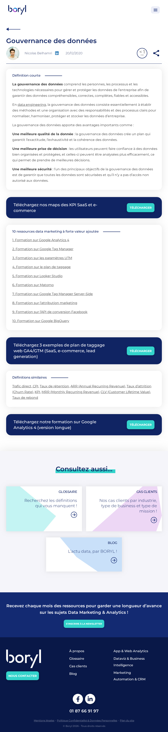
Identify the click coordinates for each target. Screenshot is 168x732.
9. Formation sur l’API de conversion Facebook (49, 312)
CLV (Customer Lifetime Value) (125, 392)
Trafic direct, (22, 386)
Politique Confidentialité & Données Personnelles (87, 720)
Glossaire (76, 659)
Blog (73, 674)
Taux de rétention (54, 386)
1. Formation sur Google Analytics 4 (40, 240)
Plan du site (127, 720)
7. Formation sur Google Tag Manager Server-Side (52, 294)
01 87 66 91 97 (84, 711)
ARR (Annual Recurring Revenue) (97, 386)
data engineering (32, 105)
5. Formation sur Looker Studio (37, 276)
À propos (76, 651)
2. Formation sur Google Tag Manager (42, 249)
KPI (37, 392)
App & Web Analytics (131, 651)
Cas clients (78, 666)
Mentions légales (44, 720)
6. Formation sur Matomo (33, 285)
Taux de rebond (25, 398)
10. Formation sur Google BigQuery (40, 321)
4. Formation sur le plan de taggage (41, 267)
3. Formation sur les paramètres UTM (42, 258)
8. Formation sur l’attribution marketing (44, 303)
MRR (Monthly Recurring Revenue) (70, 392)
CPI (35, 386)
